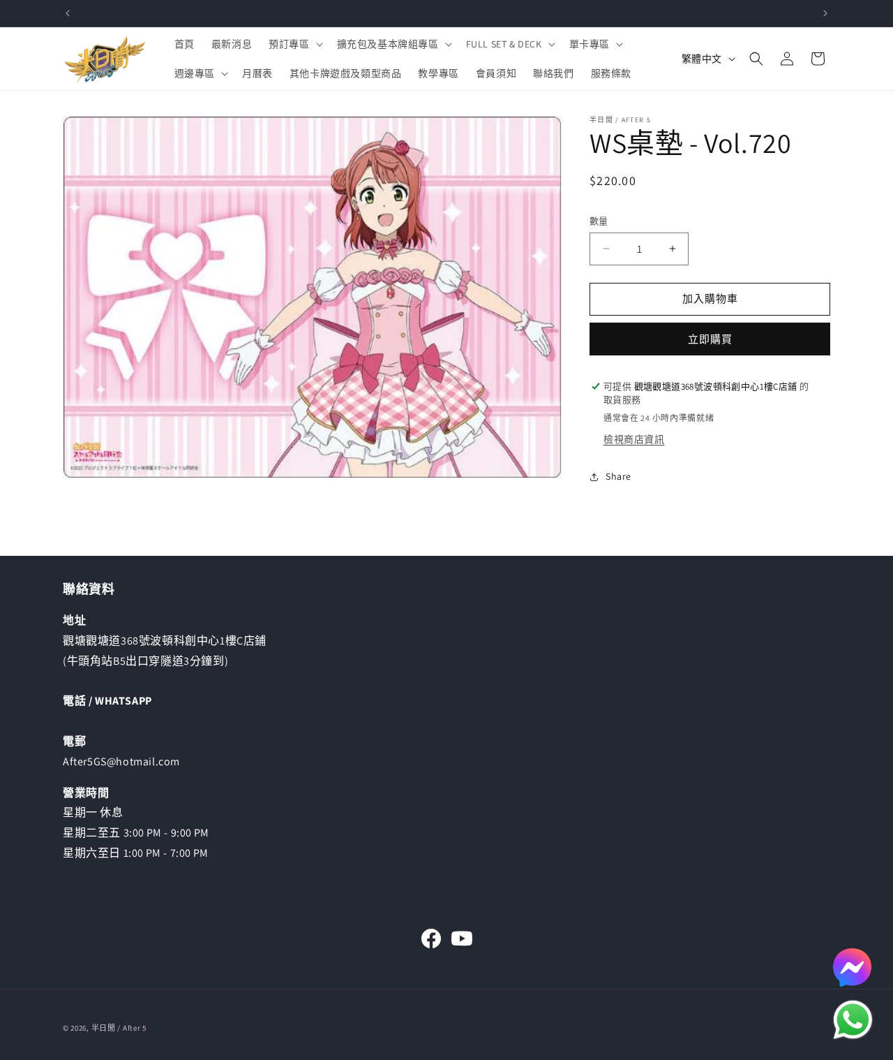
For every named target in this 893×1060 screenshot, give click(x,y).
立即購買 (710, 339)
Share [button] (618, 476)
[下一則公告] (825, 13)
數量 (599, 221)
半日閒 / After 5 (119, 1028)
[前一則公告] (67, 13)
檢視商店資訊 (634, 439)
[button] (294, 44)
